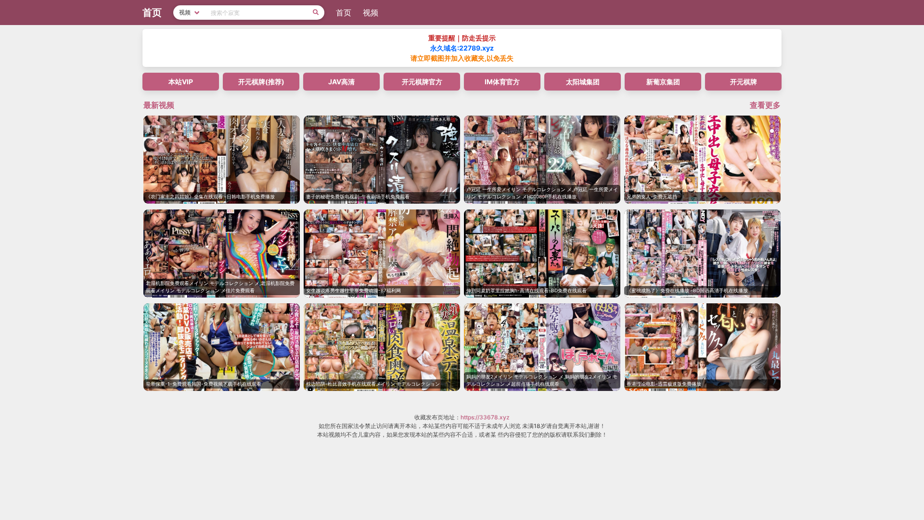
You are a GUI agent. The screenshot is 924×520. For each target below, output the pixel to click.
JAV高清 (341, 82)
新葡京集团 (663, 82)
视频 (370, 12)
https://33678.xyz (485, 417)
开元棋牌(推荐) (261, 82)
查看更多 (765, 105)
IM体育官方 (502, 82)
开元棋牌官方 (422, 82)
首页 (343, 12)
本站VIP (180, 82)
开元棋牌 (743, 82)
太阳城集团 (583, 82)
